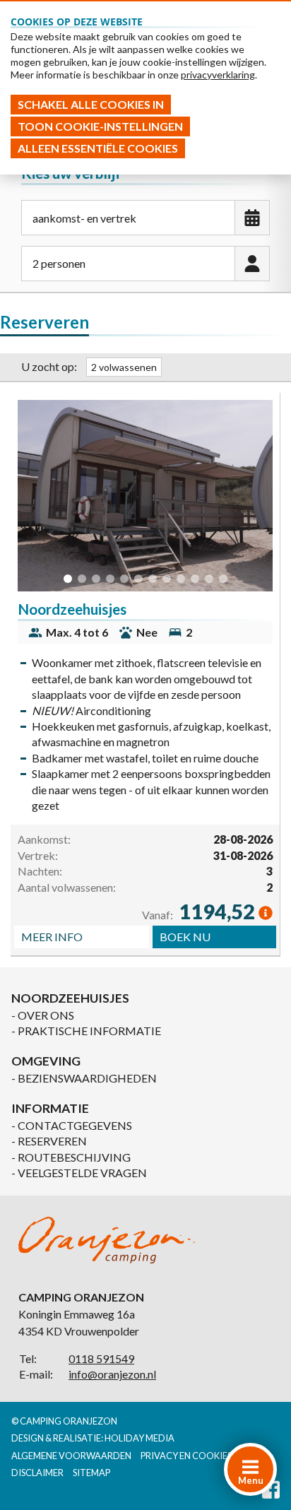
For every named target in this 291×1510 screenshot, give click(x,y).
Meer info (52, 936)
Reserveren (52, 1141)
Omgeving (46, 1061)
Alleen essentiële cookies (98, 148)
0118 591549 (101, 1358)
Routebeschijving (74, 1157)
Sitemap (91, 1472)
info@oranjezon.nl (112, 1374)
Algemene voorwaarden (71, 1455)
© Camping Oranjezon (64, 1421)
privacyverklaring (218, 75)
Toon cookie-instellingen (100, 126)
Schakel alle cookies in (91, 104)
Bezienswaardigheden (87, 1078)
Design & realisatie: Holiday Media (92, 1438)
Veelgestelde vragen (82, 1172)
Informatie (50, 1108)
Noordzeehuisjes (72, 609)
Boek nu (185, 936)
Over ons (46, 1015)
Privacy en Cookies (186, 1455)
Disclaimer (37, 1472)
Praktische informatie (89, 1030)
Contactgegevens (75, 1125)
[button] (68, 578)
